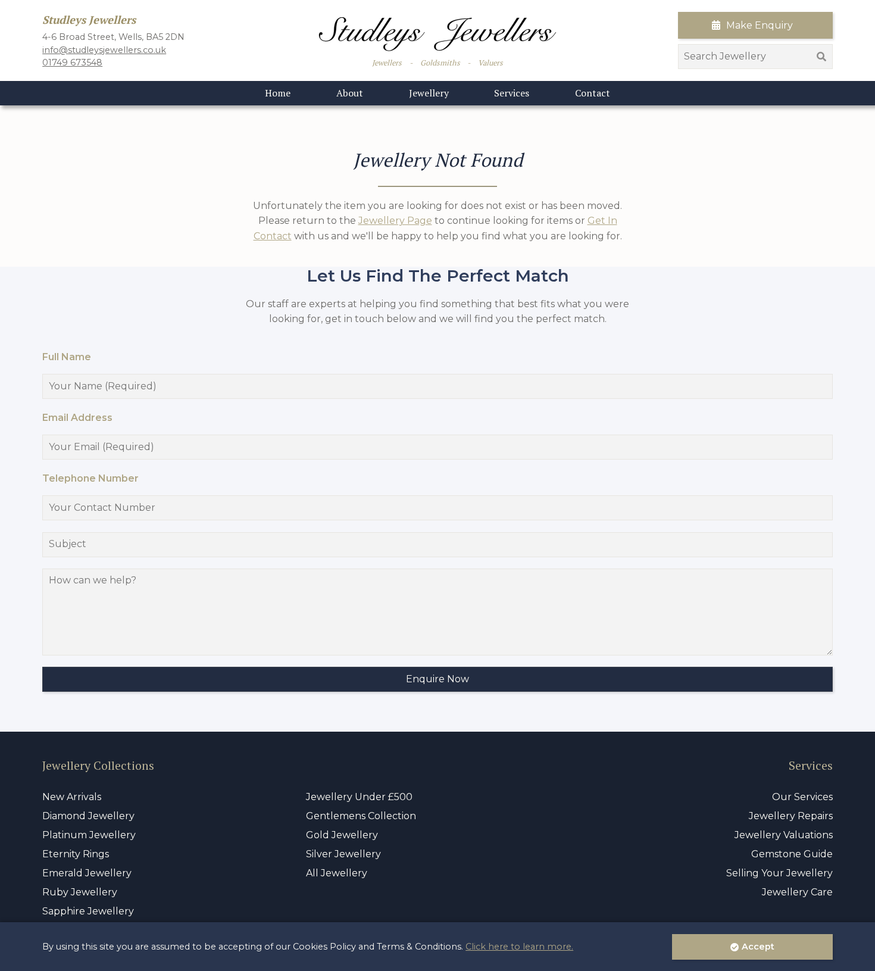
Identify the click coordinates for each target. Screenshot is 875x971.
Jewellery (429, 92)
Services (511, 92)
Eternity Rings (75, 854)
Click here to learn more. (519, 946)
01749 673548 (72, 62)
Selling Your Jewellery (779, 873)
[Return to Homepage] (437, 34)
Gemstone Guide (792, 854)
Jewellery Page (395, 220)
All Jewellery (336, 873)
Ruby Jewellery (79, 892)
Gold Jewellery (342, 835)
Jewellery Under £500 (359, 797)
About (349, 92)
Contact (592, 92)
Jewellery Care (797, 892)
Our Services (802, 797)
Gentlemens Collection (361, 816)
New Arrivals (71, 797)
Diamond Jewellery (88, 816)
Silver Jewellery (343, 854)
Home (277, 92)
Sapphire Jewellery (88, 911)
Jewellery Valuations (784, 835)
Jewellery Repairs (791, 816)
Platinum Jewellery (89, 835)
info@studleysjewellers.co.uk (104, 50)
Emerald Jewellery (87, 873)
